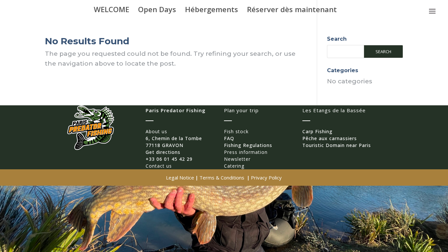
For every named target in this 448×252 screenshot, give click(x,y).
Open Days (157, 10)
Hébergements (211, 10)
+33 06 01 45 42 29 (169, 159)
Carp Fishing (317, 131)
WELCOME (111, 10)
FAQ (229, 138)
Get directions (163, 152)
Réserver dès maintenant (292, 10)
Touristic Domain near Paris (336, 145)
